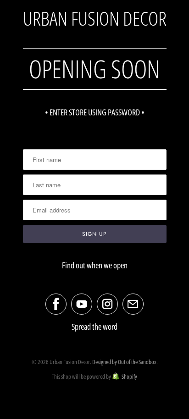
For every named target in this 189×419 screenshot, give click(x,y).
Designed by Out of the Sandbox (124, 362)
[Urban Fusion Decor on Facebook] (56, 304)
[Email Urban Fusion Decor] (133, 304)
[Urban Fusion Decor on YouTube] (81, 304)
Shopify (129, 376)
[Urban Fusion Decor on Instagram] (107, 304)
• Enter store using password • (95, 112)
